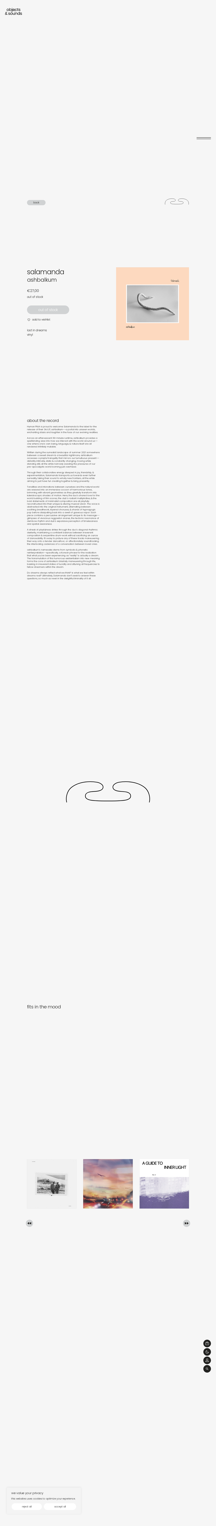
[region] (44, 1501)
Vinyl (30, 335)
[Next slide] (186, 1223)
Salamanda (45, 272)
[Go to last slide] (29, 1223)
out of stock (48, 309)
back (36, 202)
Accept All (60, 1506)
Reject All (27, 1506)
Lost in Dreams (37, 330)
